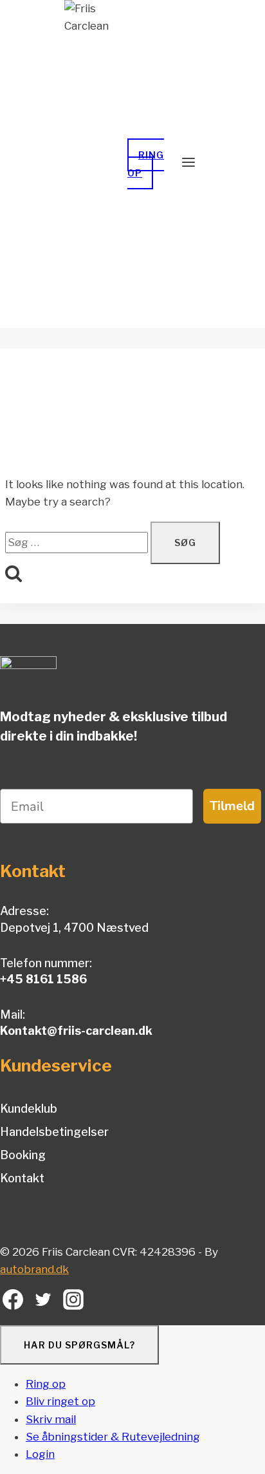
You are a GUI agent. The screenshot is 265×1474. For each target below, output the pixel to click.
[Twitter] (43, 1302)
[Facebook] (13, 1302)
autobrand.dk (34, 1269)
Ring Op (145, 163)
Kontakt (22, 1178)
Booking (23, 1155)
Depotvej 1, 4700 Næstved (74, 927)
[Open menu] (189, 163)
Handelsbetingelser (54, 1132)
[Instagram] (73, 1302)
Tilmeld (232, 806)
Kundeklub (28, 1108)
